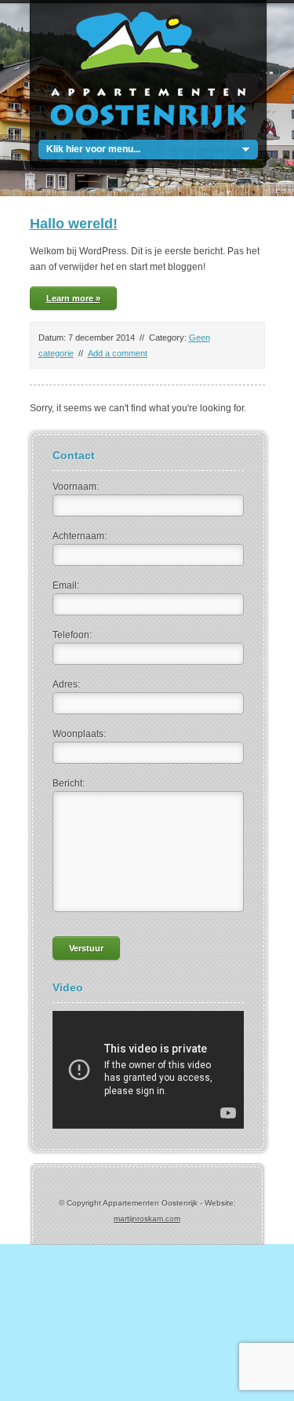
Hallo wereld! (74, 224)
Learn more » (73, 298)
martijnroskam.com (147, 1218)
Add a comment (117, 353)
